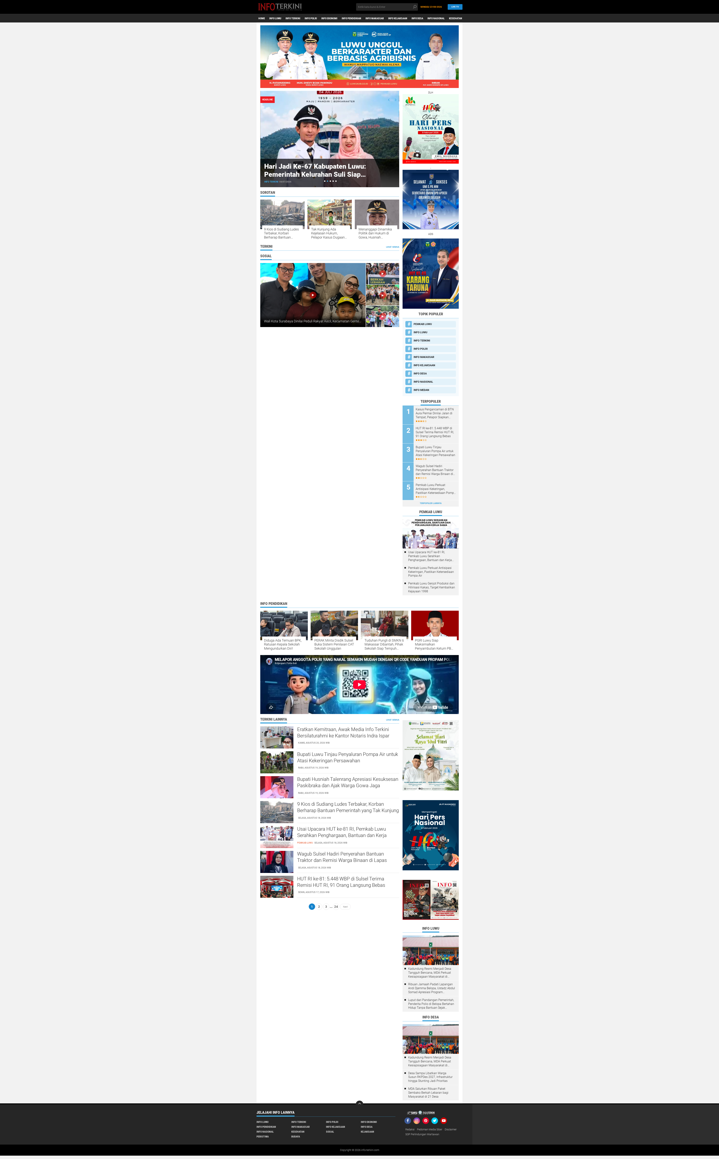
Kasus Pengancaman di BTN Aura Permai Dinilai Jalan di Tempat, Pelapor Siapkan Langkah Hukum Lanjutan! (435, 413)
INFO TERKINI (293, 18)
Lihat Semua (392, 247)
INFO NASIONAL (436, 18)
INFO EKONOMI (329, 18)
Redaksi (410, 1129)
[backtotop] (359, 1104)
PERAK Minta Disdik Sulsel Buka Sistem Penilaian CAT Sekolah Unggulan (334, 644)
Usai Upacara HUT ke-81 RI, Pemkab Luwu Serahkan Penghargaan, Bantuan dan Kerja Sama (430, 556)
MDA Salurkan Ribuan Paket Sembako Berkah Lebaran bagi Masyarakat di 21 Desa (428, 1092)
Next (345, 906)
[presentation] (389, 100)
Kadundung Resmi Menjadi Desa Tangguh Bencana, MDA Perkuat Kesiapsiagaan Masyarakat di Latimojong (429, 973)
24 (336, 907)
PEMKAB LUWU (272, 181)
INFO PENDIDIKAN (351, 18)
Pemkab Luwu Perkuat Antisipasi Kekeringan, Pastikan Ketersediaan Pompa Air (436, 489)
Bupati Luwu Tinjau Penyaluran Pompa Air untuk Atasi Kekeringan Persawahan (435, 451)
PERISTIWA (263, 1136)
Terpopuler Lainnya (431, 503)
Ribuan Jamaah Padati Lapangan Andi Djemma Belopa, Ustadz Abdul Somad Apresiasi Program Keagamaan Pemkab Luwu (431, 988)
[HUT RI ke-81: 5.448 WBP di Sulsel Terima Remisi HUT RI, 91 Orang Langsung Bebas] (276, 886)
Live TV (455, 7)
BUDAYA (295, 1136)
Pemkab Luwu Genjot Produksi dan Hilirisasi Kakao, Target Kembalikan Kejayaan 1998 (431, 587)
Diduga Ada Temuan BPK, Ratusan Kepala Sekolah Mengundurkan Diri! (282, 644)
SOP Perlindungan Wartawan (422, 1134)
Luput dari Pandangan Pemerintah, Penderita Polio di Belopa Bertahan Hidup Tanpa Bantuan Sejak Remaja (431, 1004)
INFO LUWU (275, 18)
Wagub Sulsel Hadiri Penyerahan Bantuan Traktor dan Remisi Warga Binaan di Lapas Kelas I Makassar (434, 470)
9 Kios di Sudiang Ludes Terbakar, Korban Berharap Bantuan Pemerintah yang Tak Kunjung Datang (281, 233)
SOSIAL (330, 1131)
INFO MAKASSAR (374, 18)
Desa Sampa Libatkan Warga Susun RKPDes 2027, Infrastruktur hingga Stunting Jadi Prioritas (430, 1077)
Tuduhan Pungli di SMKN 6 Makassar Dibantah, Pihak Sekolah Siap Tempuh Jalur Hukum (384, 644)
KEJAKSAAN (367, 1131)
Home (261, 18)
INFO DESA (417, 18)
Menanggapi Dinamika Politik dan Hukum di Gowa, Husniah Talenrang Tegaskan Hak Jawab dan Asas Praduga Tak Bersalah (377, 233)
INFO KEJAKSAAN (397, 18)
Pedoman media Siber (429, 1129)
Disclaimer (451, 1129)
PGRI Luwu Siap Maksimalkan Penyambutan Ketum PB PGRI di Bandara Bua (433, 644)
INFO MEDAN (421, 389)
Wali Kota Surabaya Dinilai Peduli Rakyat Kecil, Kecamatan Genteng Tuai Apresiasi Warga (329, 321)
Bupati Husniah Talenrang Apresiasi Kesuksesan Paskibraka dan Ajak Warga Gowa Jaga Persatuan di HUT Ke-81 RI (347, 785)
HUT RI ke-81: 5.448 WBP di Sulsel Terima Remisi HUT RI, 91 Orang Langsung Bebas (435, 432)
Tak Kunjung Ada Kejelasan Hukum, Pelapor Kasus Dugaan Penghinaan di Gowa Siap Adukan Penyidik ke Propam (329, 233)
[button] (324, 181)
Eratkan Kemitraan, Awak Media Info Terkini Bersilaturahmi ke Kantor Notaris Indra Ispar (343, 733)
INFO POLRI (311, 18)
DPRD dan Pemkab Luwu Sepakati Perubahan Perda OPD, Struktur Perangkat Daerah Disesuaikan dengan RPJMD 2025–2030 (329, 178)
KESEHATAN (455, 18)
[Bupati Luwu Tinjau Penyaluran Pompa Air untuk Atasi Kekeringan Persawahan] (276, 762)
